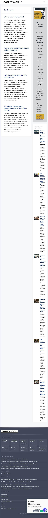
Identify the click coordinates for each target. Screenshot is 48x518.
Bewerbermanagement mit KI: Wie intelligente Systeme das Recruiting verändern (19, 479)
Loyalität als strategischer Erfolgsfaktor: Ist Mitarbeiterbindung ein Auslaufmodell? (20, 461)
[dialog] (37, 506)
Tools (3, 506)
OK (43, 511)
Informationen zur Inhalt (7, 501)
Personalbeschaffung (6, 473)
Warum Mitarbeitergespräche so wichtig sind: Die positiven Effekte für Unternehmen (20, 468)
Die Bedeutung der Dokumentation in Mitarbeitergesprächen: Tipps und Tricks (18, 463)
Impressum (4, 494)
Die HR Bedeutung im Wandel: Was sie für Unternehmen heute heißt (16, 481)
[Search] (44, 1)
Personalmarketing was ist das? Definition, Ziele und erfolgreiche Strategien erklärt (20, 486)
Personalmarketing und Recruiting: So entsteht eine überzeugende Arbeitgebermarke (42, 388)
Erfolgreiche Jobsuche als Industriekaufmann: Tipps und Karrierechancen (42, 261)
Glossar (4, 504)
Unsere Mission (5, 499)
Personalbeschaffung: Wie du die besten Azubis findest (42, 221)
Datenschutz (5, 496)
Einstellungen (37, 509)
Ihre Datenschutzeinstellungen (9, 508)
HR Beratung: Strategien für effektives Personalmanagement (14, 484)
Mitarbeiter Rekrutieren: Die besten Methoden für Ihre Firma (14, 459)
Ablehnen (36, 511)
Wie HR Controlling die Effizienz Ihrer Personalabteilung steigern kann (16, 488)
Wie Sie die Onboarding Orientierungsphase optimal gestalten (15, 466)
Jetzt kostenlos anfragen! (39, 117)
